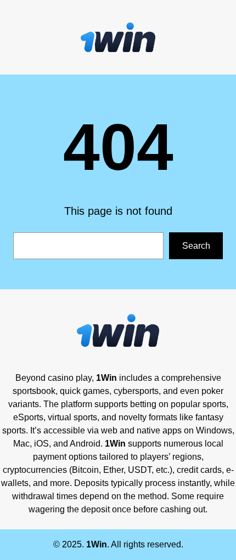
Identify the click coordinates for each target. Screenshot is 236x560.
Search (196, 245)
